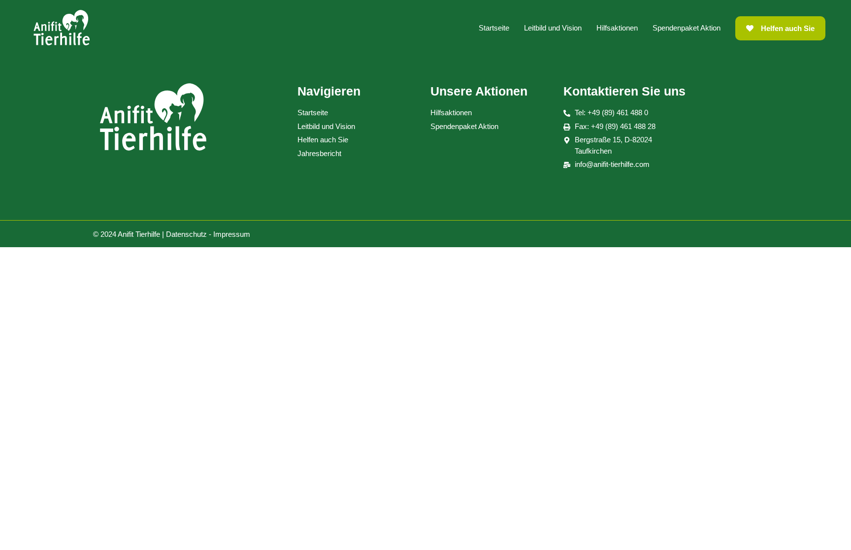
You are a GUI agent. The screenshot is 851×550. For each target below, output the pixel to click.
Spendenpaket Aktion (686, 28)
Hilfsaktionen (617, 28)
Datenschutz (186, 234)
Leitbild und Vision (553, 28)
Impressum (231, 234)
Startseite (494, 28)
